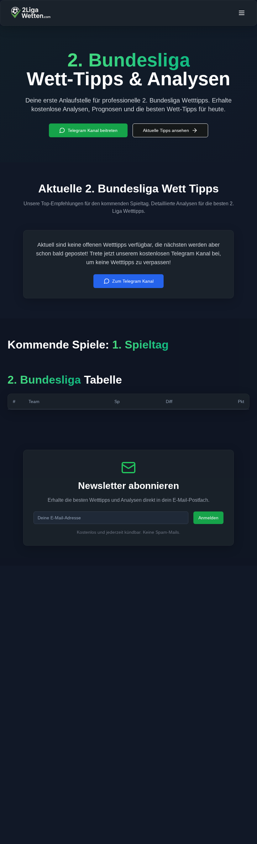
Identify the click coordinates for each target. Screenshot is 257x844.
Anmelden (208, 517)
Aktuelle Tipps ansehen (166, 130)
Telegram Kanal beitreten (93, 130)
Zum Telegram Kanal (133, 281)
